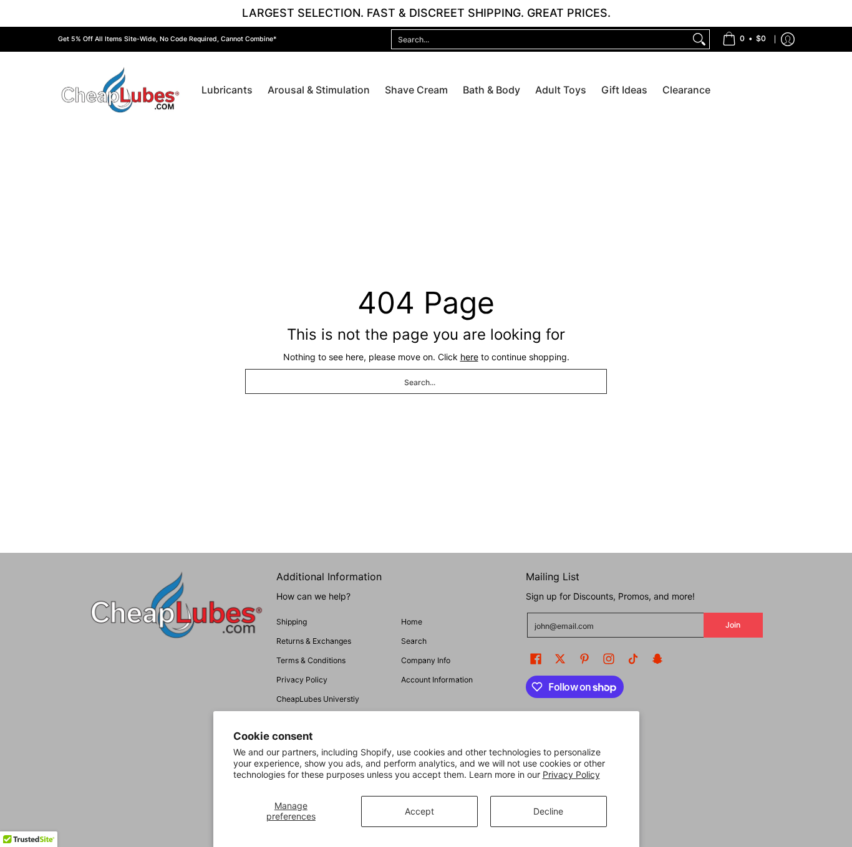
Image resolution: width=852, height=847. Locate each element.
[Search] (699, 39)
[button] (536, 658)
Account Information (437, 679)
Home (411, 621)
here (469, 357)
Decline (548, 811)
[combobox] (540, 39)
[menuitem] (744, 39)
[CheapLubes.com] (120, 91)
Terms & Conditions (311, 660)
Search (414, 641)
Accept (419, 811)
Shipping (291, 621)
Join (732, 624)
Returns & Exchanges (313, 641)
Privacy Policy (571, 774)
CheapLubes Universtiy (317, 699)
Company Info (425, 660)
